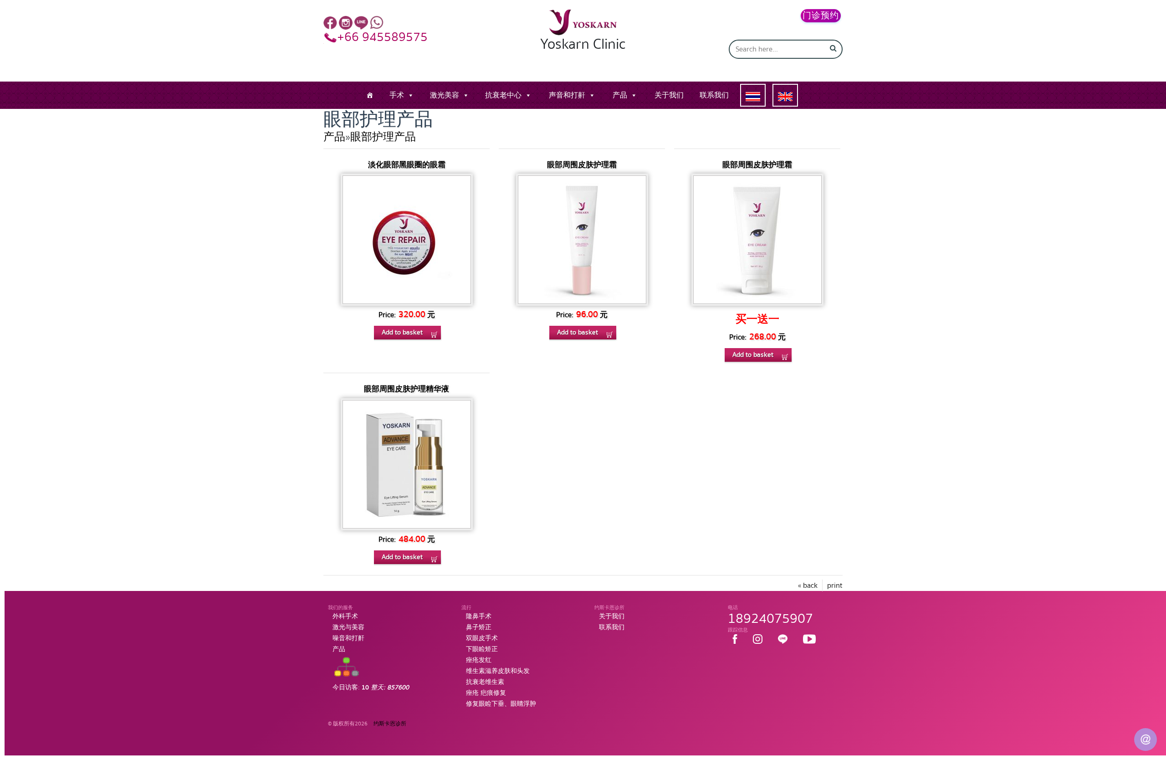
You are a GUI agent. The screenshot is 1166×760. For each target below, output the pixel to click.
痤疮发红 (478, 660)
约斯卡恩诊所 (389, 723)
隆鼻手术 (478, 616)
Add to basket (402, 332)
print (835, 585)
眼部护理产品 (383, 136)
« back (808, 585)
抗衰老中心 (503, 95)
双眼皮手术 (482, 638)
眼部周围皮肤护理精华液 (406, 389)
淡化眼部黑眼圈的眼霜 (406, 165)
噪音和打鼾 (348, 638)
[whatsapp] (377, 22)
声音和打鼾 (567, 95)
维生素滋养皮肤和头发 (498, 671)
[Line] (361, 22)
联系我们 (714, 95)
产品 (620, 95)
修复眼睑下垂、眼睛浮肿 (501, 704)
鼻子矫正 (478, 627)
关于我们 (669, 95)
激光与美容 (348, 627)
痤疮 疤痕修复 (486, 693)
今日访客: (370, 688)
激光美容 (444, 95)
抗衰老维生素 (485, 682)
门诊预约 (821, 15)
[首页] (370, 95)
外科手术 (345, 616)
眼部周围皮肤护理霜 (582, 165)
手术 (396, 95)
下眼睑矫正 (482, 649)
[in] (346, 22)
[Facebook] (330, 22)
